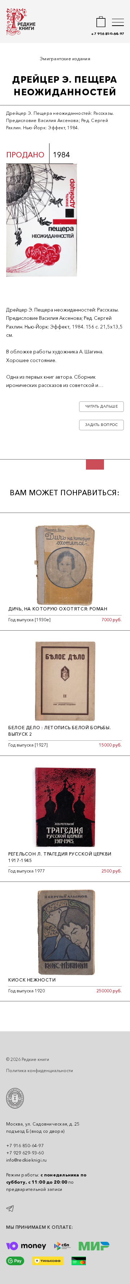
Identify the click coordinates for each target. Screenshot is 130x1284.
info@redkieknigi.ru (26, 1160)
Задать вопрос (101, 424)
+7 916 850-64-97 (107, 33)
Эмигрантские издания (65, 58)
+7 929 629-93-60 (25, 1152)
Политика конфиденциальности (39, 1070)
